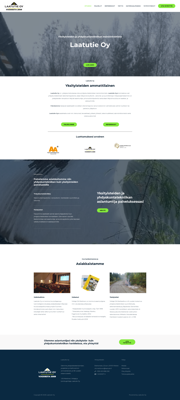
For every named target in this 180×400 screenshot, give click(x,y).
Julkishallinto (39, 297)
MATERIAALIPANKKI (133, 6)
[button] (166, 6)
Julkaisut (75, 297)
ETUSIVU (88, 6)
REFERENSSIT (110, 6)
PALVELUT (98, 6)
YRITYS (120, 6)
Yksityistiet (114, 297)
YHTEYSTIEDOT (149, 6)
